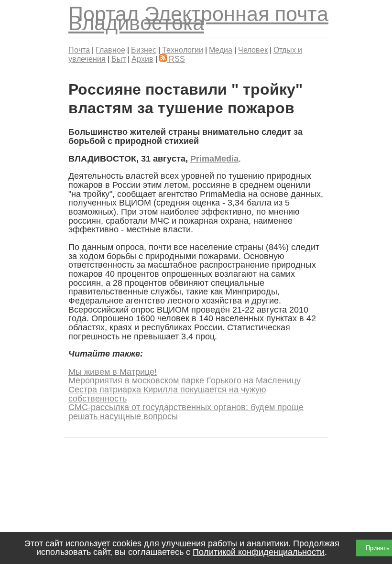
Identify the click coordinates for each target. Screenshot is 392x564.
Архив (142, 58)
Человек (253, 49)
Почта (79, 49)
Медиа (220, 49)
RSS (176, 58)
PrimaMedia (214, 158)
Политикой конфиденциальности (259, 552)
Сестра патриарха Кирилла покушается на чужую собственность (167, 394)
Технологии (182, 49)
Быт (118, 58)
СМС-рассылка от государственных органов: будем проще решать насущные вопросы (186, 411)
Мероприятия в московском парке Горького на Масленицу (184, 380)
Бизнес (143, 49)
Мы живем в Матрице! (112, 372)
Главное (110, 49)
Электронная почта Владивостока (198, 18)
